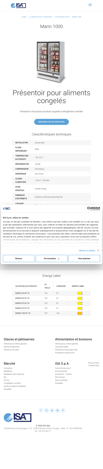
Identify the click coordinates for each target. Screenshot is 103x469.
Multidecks (8, 371)
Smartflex (7, 389)
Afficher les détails (87, 251)
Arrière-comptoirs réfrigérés (15, 386)
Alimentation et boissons (73, 339)
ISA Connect (60, 377)
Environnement (61, 371)
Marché (9, 363)
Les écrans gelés (62, 17)
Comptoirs (8, 368)
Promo (6, 380)
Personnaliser (50, 258)
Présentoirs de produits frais (66, 350)
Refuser (18, 258)
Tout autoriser (84, 258)
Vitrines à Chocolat (11, 350)
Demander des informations (51, 122)
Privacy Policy (93, 363)
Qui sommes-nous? (63, 368)
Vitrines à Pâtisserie (11, 347)
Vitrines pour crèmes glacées (15, 344)
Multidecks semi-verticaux (14, 374)
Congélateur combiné (12, 383)
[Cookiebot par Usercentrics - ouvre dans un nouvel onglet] (89, 208)
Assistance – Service (63, 374)
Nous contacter (61, 380)
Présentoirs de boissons (65, 353)
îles (5, 377)
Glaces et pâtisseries (19, 339)
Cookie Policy (93, 366)
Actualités (59, 383)
